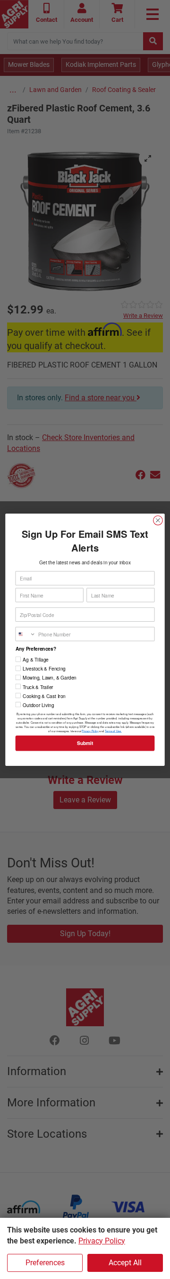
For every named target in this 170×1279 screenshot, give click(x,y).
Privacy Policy (101, 1240)
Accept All (125, 1262)
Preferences (45, 1262)
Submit (85, 742)
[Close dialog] (158, 520)
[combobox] (25, 634)
